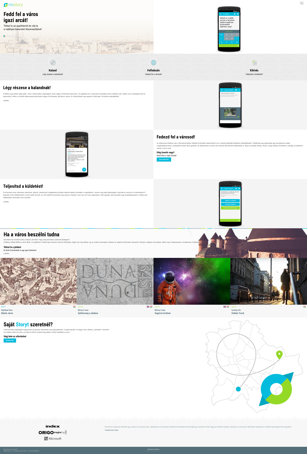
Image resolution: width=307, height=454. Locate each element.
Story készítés (164, 159)
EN (302, 3)
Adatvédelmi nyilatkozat (153, 449)
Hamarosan (10, 340)
